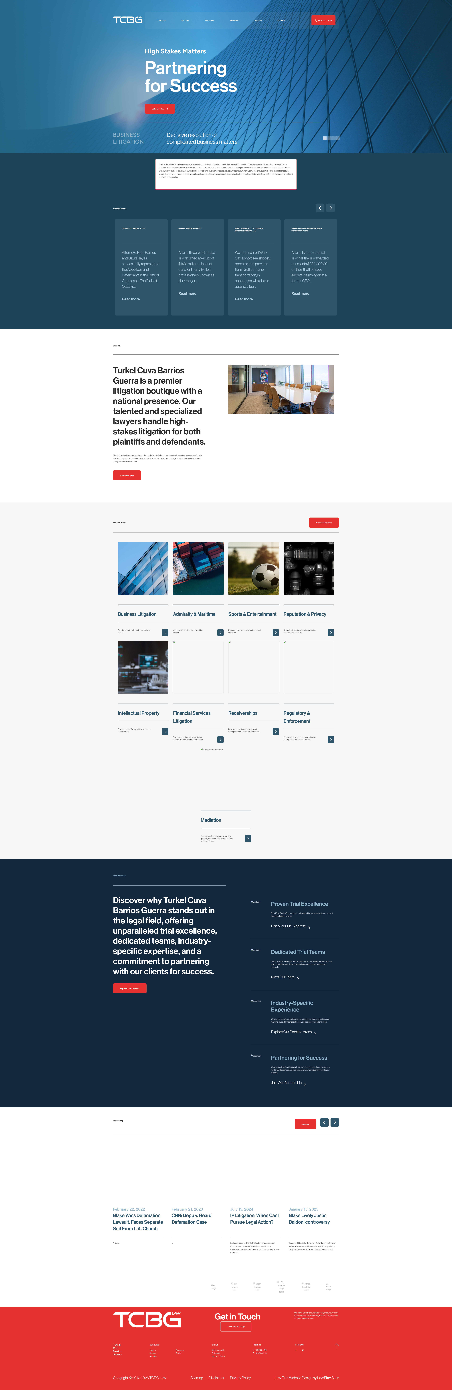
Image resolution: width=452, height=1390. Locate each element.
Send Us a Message (236, 1327)
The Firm (161, 20)
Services (185, 20)
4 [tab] (334, 138)
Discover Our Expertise (288, 926)
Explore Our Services (129, 988)
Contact (281, 20)
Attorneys (209, 20)
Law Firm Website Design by (296, 1377)
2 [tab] (328, 138)
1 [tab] (325, 138)
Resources (234, 20)
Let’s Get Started (160, 109)
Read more (131, 299)
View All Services (324, 523)
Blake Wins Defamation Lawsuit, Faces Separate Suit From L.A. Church (138, 1222)
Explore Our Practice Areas (291, 1032)
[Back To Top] (337, 1348)
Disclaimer (216, 1377)
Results (258, 20)
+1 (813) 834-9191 (325, 21)
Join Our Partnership (286, 1083)
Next (330, 208)
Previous (320, 208)
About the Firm (127, 475)
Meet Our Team (283, 977)
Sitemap (196, 1377)
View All (305, 1124)
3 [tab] (331, 138)
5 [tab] (338, 138)
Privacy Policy (240, 1377)
